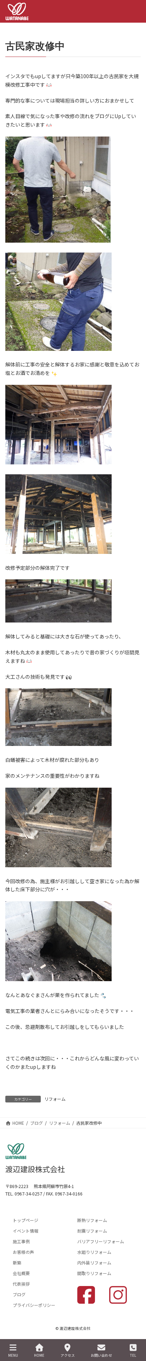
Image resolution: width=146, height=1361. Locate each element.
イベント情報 (25, 1231)
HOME (39, 1355)
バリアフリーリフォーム (100, 1241)
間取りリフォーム (94, 1273)
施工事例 (21, 1241)
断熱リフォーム (92, 1220)
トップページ (25, 1220)
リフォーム (55, 1099)
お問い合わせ (101, 1355)
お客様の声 (23, 1252)
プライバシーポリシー (34, 1305)
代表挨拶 (21, 1284)
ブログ (19, 1294)
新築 (17, 1262)
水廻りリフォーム (94, 1252)
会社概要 (21, 1273)
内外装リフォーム (94, 1262)
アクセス (68, 1355)
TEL (133, 1355)
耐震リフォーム (92, 1231)
